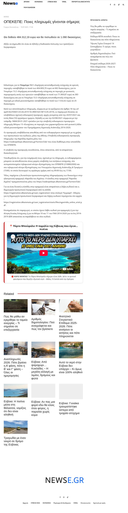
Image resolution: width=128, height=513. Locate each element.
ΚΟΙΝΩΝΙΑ (38, 2)
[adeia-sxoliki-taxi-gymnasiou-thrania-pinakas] (16, 348)
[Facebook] (110, 6)
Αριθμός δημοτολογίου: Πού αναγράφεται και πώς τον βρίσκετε (42, 324)
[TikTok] (119, 6)
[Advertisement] (22, 66)
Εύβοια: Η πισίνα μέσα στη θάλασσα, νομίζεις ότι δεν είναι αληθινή (15, 408)
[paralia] (16, 390)
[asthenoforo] (71, 391)
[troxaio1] (16, 427)
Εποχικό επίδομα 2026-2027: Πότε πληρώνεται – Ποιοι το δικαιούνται (103, 66)
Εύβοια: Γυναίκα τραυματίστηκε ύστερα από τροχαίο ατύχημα (69, 408)
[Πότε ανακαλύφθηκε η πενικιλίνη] (71, 305)
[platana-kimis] (43, 350)
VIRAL (64, 2)
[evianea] (16, 305)
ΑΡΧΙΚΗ (26, 2)
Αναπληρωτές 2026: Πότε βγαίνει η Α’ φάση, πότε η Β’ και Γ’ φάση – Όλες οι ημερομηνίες (15, 367)
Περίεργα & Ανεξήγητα (81, 2)
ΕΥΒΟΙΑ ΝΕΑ (52, 2)
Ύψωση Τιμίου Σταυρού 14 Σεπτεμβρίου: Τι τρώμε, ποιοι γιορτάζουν (103, 46)
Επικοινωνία (85, 503)
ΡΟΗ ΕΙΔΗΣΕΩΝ (29, 7)
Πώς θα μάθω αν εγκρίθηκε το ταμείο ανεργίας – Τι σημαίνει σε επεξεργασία (16, 323)
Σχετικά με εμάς (99, 503)
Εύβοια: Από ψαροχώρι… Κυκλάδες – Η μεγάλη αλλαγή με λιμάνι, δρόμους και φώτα (43, 370)
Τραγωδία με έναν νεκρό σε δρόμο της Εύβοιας (15, 441)
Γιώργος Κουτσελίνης (11, 27)
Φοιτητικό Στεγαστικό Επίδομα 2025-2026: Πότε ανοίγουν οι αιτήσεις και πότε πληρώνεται (69, 326)
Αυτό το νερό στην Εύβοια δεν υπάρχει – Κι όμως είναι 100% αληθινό (70, 367)
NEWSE (6, 17)
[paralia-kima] (71, 350)
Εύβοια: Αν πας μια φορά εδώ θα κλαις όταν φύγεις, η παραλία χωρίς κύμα (43, 408)
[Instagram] (114, 6)
